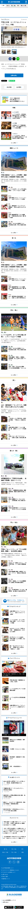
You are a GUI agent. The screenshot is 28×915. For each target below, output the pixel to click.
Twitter (14, 862)
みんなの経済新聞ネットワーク (14, 895)
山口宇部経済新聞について (7, 868)
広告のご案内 (5, 876)
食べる (8, 5)
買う (18, 5)
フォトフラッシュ (5, 19)
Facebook (9, 862)
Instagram (18, 862)
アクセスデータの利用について (8, 872)
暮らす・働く (24, 5)
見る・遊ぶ (13, 5)
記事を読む (14, 75)
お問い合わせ (5, 874)
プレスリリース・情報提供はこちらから (10, 870)
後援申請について (6, 878)
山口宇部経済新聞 (14, 2)
